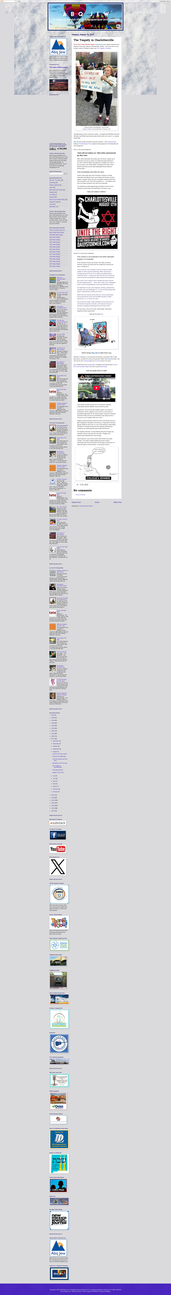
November (56, 743)
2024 (53, 720)
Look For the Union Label (59, 753)
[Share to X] (84, 484)
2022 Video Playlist (54, 242)
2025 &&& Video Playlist (56, 235)
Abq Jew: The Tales (54, 180)
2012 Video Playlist (54, 266)
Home (97, 502)
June (54, 778)
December (56, 741)
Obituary (51, 192)
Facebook (86, 361)
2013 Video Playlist (54, 264)
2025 (53, 717)
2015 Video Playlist (54, 259)
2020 (53, 731)
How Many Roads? (57, 770)
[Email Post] (77, 484)
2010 (53, 811)
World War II (52, 206)
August (55, 751)
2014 (53, 800)
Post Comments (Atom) (86, 506)
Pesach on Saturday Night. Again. (61, 279)
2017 (53, 738)
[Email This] (80, 484)
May (54, 781)
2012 (53, 805)
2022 (53, 725)
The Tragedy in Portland (104, 48)
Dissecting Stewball (62, 425)
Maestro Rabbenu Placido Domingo (62, 694)
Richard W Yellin (54, 202)
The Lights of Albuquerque (58, 67)
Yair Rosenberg (111, 142)
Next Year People (62, 507)
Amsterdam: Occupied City (61, 452)
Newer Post (76, 502)
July (54, 776)
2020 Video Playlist (54, 247)
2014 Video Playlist (54, 261)
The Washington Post (85, 143)
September (56, 749)
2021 (53, 728)
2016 (53, 795)
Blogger (108, 1291)
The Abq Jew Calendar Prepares (62, 321)
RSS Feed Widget (59, 139)
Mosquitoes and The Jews (59, 763)
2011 (52, 808)
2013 (53, 803)
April (54, 783)
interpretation (91, 364)
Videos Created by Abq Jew (57, 230)
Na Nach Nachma (62, 479)
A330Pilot (95, 1291)
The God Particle (61, 652)
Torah (51, 204)
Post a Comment (80, 494)
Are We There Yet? (62, 292)
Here (75, 364)
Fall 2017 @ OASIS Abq (59, 756)
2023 (53, 723)
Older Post (117, 502)
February (55, 789)
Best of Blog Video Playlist (56, 232)
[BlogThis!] (82, 484)
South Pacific (103, 366)
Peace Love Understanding (57, 199)
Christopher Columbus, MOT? (62, 307)
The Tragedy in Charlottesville (57, 766)
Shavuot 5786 (61, 334)
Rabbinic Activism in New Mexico (62, 571)
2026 (53, 715)
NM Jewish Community (55, 189)
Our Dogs (52, 194)
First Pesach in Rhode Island (61, 348)
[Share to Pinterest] (87, 484)
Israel (51, 187)
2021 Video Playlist (54, 244)
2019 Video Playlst (54, 249)
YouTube (97, 361)
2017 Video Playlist (54, 254)
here (102, 314)
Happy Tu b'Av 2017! (58, 772)
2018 (53, 736)
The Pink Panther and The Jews (62, 680)
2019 (53, 733)
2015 (53, 797)
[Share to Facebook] (86, 484)
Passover (52, 197)
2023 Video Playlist (54, 239)
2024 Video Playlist (54, 237)
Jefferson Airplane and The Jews (62, 404)
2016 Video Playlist (54, 256)
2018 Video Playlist (54, 251)
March (55, 786)
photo (89, 129)
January (55, 791)
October (55, 746)
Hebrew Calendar (54, 185)
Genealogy (52, 182)
